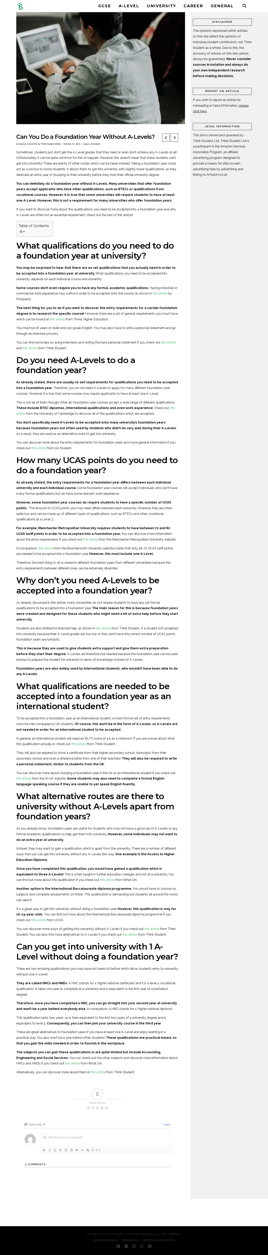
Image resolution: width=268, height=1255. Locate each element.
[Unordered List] (71, 1150)
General (22, 144)
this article (160, 293)
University (32, 144)
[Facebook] (118, 1246)
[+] (98, 1149)
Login (166, 1124)
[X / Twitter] (126, 1246)
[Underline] (55, 1150)
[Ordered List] (66, 1150)
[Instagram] (141, 1246)
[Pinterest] (149, 1246)
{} (93, 1149)
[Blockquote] (77, 1150)
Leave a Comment (91, 144)
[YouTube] (134, 1246)
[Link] (88, 1150)
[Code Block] (82, 1150)
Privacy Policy (130, 1240)
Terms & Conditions (105, 1240)
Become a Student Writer (158, 1240)
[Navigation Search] (244, 6)
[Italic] (49, 1150)
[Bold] (44, 1150)
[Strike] (60, 1150)
